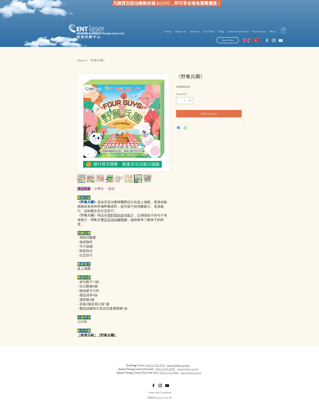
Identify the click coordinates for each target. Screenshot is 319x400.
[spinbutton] (184, 100)
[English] (246, 40)
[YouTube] (280, 40)
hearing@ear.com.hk (178, 365)
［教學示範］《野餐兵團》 (97, 335)
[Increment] (190, 100)
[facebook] (273, 40)
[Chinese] (255, 40)
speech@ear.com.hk (187, 369)
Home (81, 60)
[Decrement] (179, 100)
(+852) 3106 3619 (155, 365)
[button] (283, 30)
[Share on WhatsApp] (185, 128)
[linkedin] (267, 40)
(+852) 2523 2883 (169, 372)
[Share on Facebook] (178, 128)
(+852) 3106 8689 (165, 369)
